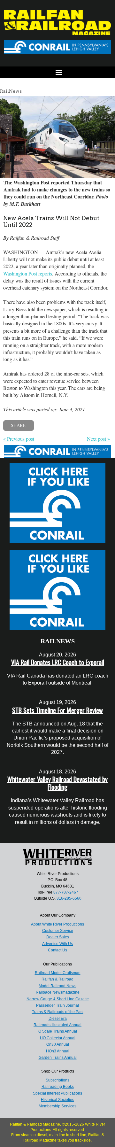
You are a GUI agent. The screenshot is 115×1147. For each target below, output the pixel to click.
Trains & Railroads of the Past (57, 1012)
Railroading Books (58, 1086)
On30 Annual (57, 1044)
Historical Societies (57, 1099)
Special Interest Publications (57, 1093)
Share (18, 425)
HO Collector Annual (57, 1038)
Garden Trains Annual (58, 1057)
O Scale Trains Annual (57, 1031)
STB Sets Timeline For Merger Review (57, 710)
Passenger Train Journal (57, 1005)
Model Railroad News (57, 986)
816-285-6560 (69, 898)
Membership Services (57, 1106)
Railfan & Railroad (57, 979)
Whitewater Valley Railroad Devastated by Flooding (57, 783)
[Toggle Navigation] (57, 72)
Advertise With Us (57, 944)
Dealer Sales (57, 937)
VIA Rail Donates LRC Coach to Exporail (57, 662)
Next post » (98, 438)
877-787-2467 (65, 892)
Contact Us (57, 950)
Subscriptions (57, 1080)
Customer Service (57, 930)
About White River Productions (57, 924)
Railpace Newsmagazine (58, 992)
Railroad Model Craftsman (57, 973)
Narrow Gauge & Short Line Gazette (58, 999)
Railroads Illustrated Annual (57, 1025)
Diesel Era (58, 1018)
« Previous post (18, 438)
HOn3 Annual (57, 1051)
